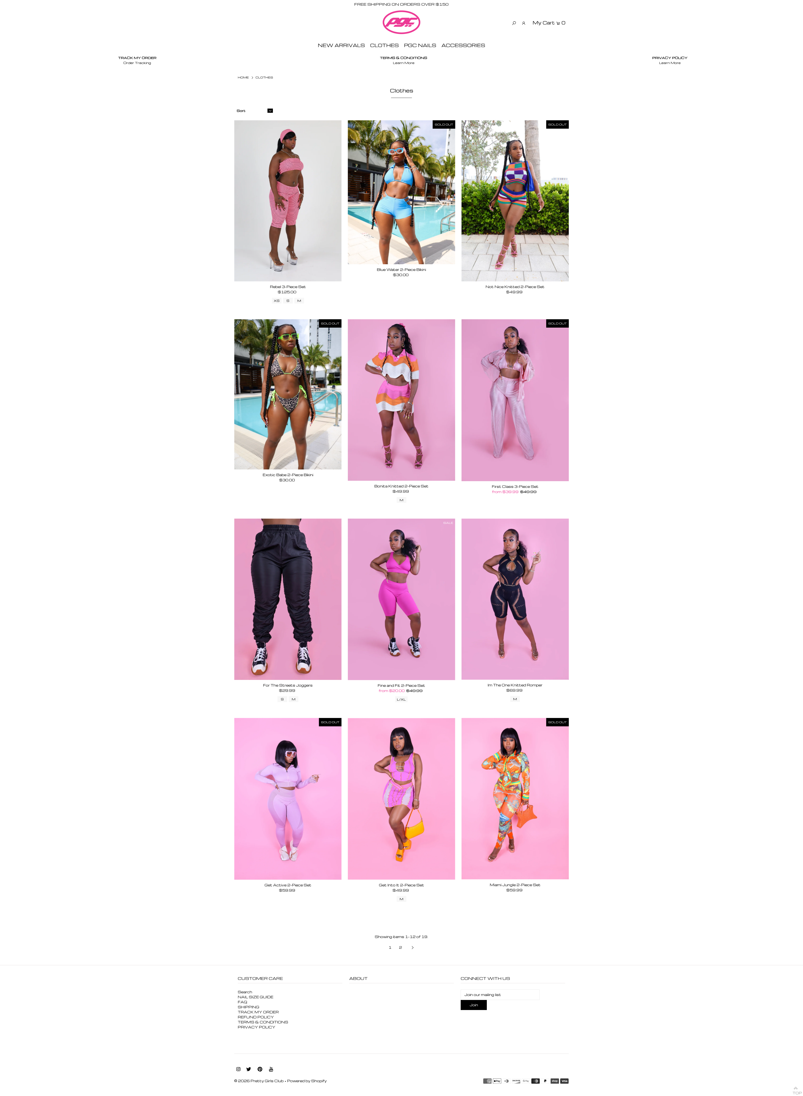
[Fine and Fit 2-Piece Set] (401, 599)
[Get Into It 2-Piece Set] (401, 799)
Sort (241, 111)
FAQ (242, 1002)
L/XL (401, 699)
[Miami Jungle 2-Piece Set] (515, 798)
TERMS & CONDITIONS (263, 1022)
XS (277, 301)
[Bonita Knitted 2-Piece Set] (401, 400)
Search (245, 992)
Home (243, 77)
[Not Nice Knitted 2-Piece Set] (515, 200)
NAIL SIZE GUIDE (255, 997)
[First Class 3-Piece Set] (515, 400)
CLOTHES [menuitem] (384, 45)
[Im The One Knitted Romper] (515, 599)
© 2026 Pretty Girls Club (259, 1081)
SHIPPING (248, 1007)
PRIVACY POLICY (256, 1027)
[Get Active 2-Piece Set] (287, 798)
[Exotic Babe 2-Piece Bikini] (287, 394)
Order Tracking (137, 63)
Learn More (403, 63)
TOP (796, 1091)
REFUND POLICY (256, 1017)
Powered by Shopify (307, 1081)
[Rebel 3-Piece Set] (287, 200)
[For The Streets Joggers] (287, 599)
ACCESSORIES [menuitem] (463, 45)
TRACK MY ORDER (258, 1012)
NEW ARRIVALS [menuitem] (341, 45)
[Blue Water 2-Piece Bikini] (401, 192)
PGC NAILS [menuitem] (420, 45)
